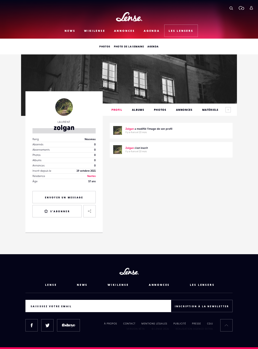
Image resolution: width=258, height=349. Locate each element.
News (70, 30)
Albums (138, 109)
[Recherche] (231, 8)
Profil (116, 109)
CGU (210, 323)
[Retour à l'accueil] (129, 16)
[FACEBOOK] (31, 325)
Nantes (91, 175)
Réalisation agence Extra (194, 328)
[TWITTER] (47, 325)
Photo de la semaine (129, 46)
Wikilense (94, 30)
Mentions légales (154, 323)
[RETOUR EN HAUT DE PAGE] (226, 325)
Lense (51, 284)
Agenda (152, 30)
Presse (196, 323)
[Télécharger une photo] (241, 8)
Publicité (179, 323)
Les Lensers (181, 30)
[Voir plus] (228, 110)
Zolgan (129, 128)
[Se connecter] (251, 8)
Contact (129, 323)
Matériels (210, 109)
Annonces (124, 30)
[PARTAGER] (89, 211)
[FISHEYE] (68, 325)
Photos (104, 46)
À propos (110, 323)
